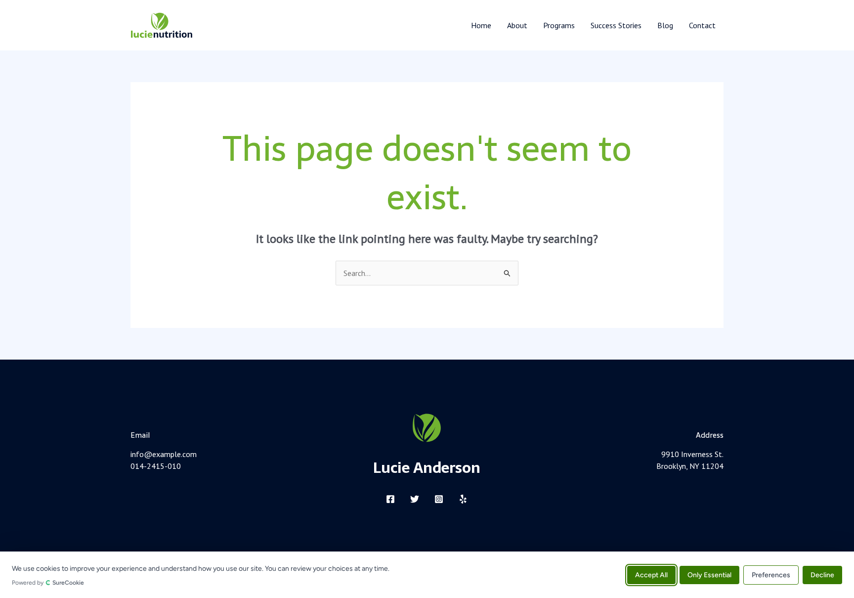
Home (481, 25)
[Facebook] (390, 499)
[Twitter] (414, 499)
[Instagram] (438, 499)
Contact (702, 25)
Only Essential (709, 574)
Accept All (651, 574)
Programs (559, 25)
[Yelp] (463, 499)
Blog (665, 25)
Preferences (771, 574)
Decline (822, 574)
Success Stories (616, 25)
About (517, 25)
